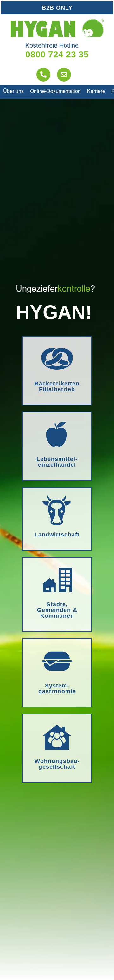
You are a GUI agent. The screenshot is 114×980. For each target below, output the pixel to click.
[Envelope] (64, 75)
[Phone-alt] (43, 75)
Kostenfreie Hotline (52, 45)
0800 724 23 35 (57, 54)
